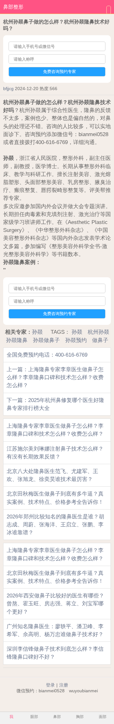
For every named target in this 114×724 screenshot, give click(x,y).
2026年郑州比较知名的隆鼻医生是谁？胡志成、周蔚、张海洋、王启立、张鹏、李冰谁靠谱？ (55, 525)
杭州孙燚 (98, 332)
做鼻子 (100, 340)
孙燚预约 (76, 340)
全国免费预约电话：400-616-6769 (47, 355)
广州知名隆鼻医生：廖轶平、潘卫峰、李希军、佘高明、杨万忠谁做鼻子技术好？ (55, 630)
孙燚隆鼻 (17, 340)
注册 (63, 685)
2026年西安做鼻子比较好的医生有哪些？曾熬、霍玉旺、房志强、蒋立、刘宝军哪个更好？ (55, 604)
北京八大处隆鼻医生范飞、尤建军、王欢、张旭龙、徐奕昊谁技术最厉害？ (52, 475)
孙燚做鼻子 (46, 340)
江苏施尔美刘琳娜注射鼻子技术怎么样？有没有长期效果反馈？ (55, 453)
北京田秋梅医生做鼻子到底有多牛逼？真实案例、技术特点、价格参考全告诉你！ (55, 498)
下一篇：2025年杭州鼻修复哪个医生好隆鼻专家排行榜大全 (55, 404)
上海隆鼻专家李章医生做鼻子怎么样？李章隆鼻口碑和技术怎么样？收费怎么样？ (55, 430)
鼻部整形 (13, 7)
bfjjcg (8, 88)
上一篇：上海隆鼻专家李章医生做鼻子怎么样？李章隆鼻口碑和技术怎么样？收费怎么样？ (55, 377)
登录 (50, 685)
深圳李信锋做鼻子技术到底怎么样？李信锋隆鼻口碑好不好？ (55, 653)
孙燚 (37, 332)
